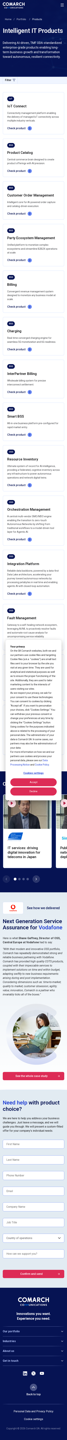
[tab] (15, 879)
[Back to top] (33, 1387)
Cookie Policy (42, 764)
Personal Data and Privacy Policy (33, 1411)
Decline (33, 791)
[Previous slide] (6, 879)
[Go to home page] (14, 5)
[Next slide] (36, 879)
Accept (33, 782)
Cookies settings (33, 773)
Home (8, 19)
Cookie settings (33, 1419)
